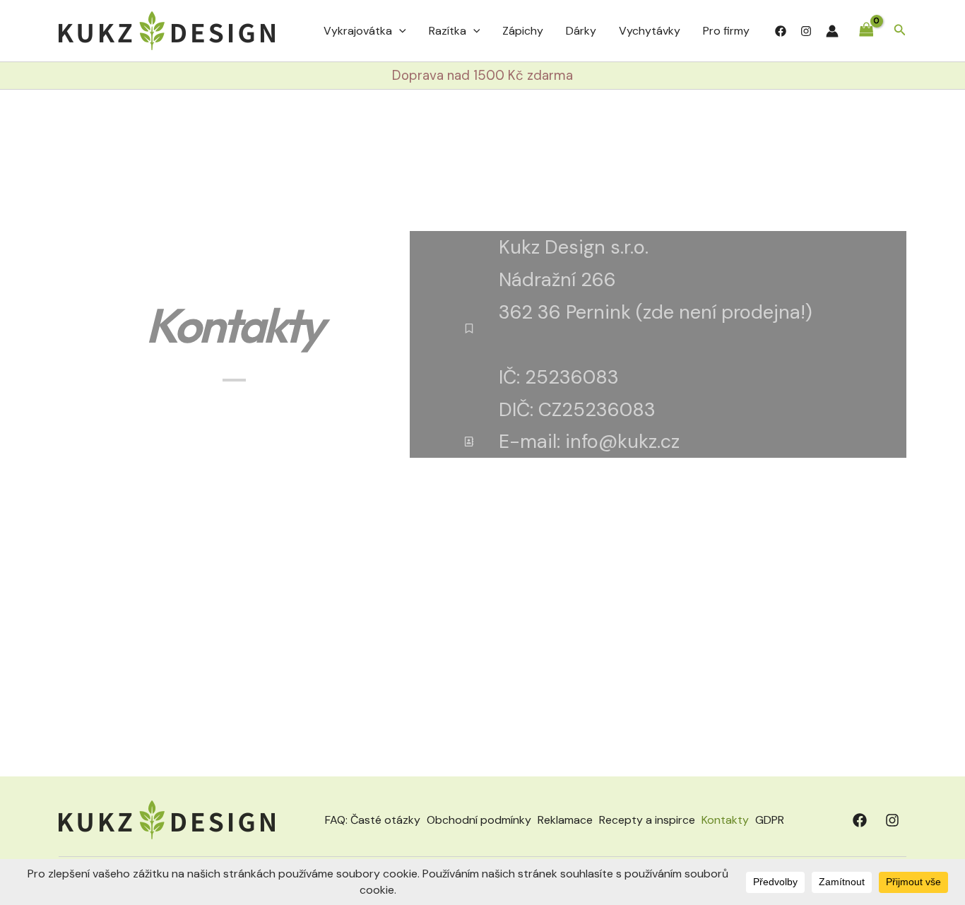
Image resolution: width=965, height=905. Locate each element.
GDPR (769, 819)
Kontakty (725, 819)
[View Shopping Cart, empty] (866, 31)
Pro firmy (726, 30)
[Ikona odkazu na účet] (832, 31)
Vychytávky (649, 30)
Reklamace (565, 819)
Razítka (447, 30)
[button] (399, 31)
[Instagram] (806, 31)
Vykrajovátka (358, 30)
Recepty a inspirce (647, 819)
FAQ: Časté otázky (372, 819)
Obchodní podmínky (479, 819)
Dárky (581, 30)
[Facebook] (780, 31)
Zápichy (522, 30)
